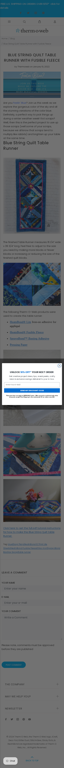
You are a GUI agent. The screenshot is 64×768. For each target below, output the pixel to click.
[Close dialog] (59, 365)
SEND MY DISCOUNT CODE (32, 390)
